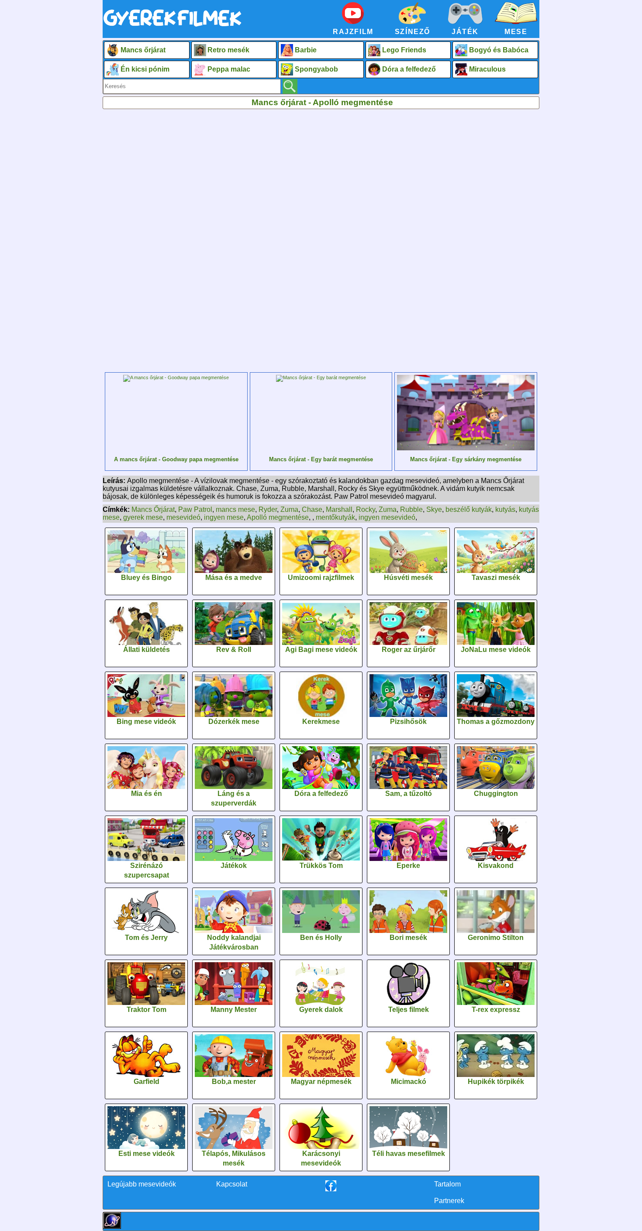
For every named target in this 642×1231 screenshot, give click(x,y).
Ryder (268, 509)
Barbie (306, 50)
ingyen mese (224, 517)
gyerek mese (143, 517)
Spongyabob (316, 69)
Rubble (411, 509)
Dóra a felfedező (409, 69)
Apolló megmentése (278, 517)
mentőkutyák (335, 517)
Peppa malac (228, 69)
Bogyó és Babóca (498, 50)
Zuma (289, 509)
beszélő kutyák (468, 509)
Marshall (339, 509)
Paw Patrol (195, 509)
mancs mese (235, 509)
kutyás (505, 509)
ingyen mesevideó (387, 517)
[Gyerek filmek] (172, 27)
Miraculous (487, 69)
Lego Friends (404, 50)
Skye (434, 509)
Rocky (365, 509)
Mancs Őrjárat (153, 509)
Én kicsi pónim (145, 69)
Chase (312, 509)
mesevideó (183, 517)
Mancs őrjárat (143, 50)
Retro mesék (228, 50)
